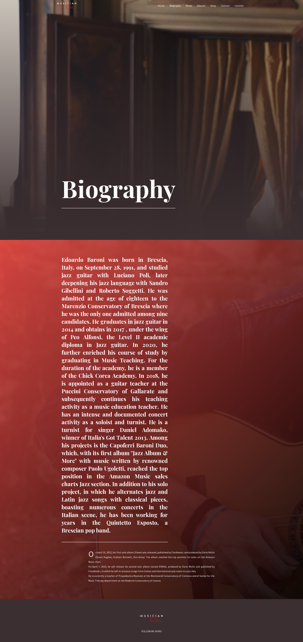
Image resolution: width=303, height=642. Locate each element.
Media (189, 5)
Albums (201, 5)
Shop (213, 5)
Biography (175, 5)
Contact (225, 5)
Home (161, 5)
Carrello (239, 5)
